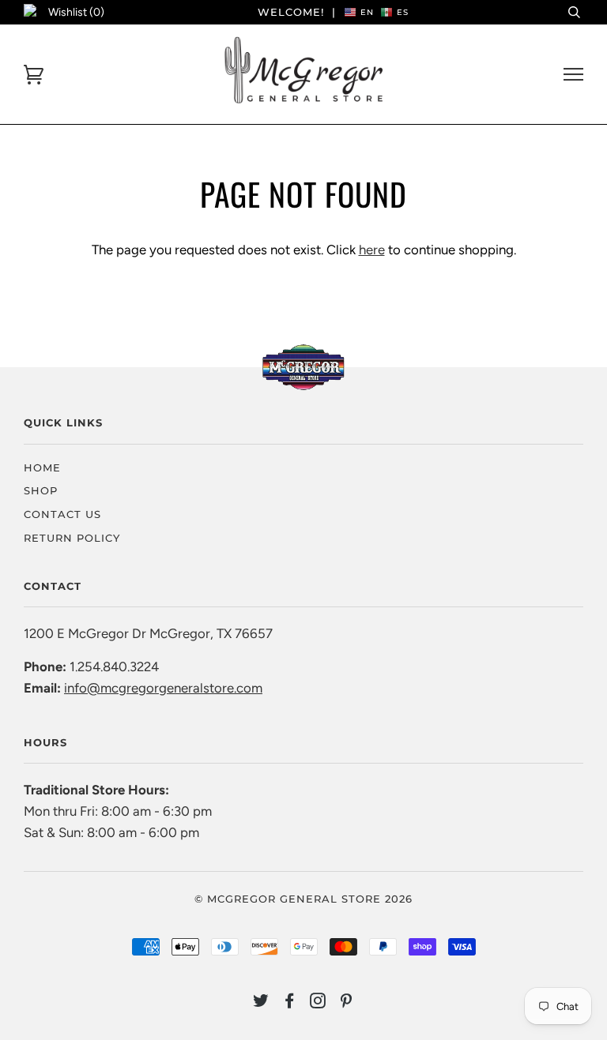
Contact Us (62, 514)
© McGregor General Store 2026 (303, 898)
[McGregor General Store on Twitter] (261, 1003)
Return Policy (72, 537)
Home (42, 467)
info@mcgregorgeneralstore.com (163, 688)
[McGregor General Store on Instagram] (318, 1003)
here (372, 249)
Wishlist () (76, 12)
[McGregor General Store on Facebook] (289, 1003)
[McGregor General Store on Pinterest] (346, 1003)
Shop (41, 490)
